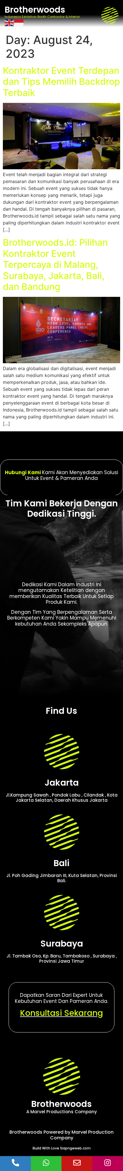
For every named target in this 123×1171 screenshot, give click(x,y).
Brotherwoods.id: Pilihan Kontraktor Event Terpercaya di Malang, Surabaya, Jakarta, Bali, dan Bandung (55, 264)
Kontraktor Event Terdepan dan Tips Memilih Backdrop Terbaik (61, 81)
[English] (9, 22)
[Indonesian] (19, 22)
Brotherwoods (35, 9)
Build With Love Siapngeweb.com (62, 1148)
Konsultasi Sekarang (61, 1013)
